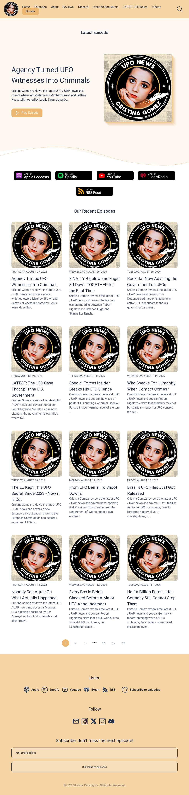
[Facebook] (85, 721)
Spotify (54, 689)
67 (113, 643)
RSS (113, 689)
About (55, 7)
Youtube (75, 689)
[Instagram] (102, 721)
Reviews (68, 7)
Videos (156, 7)
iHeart (95, 689)
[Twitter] (93, 721)
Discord (83, 7)
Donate (30, 11)
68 (123, 643)
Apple (35, 689)
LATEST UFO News (135, 7)
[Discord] (111, 721)
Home (26, 7)
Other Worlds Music (105, 7)
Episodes (40, 7)
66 (103, 643)
